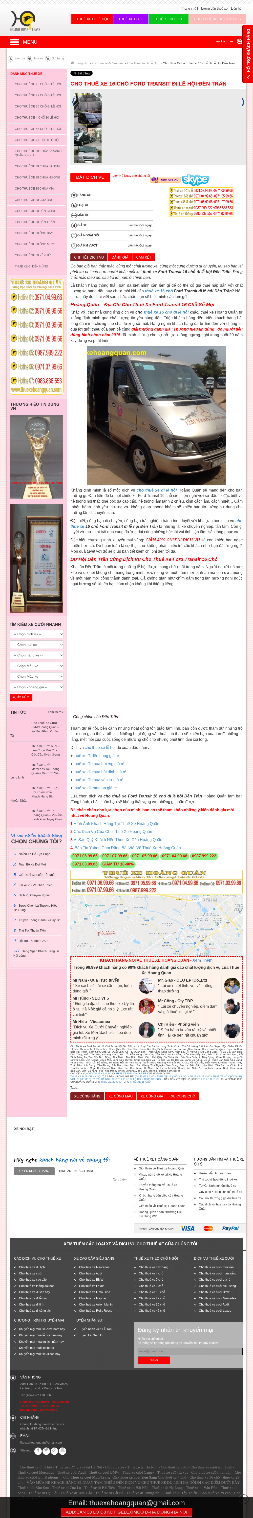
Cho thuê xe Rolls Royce (95, 1310)
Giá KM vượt (87, 245)
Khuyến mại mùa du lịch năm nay (41, 1341)
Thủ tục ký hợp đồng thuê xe (218, 1179)
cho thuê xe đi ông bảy (34, 233)
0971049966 (60, 1402)
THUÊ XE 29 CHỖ (200, 1076)
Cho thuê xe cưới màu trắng (217, 1273)
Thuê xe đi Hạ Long (167, 1488)
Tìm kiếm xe (224, 41)
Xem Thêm (202, 960)
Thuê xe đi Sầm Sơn (33, 1488)
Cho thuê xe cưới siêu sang (217, 1286)
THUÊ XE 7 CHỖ (145, 1076)
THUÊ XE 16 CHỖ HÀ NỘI (172, 1076)
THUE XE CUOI (153, 1079)
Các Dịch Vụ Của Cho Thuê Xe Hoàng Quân (113, 832)
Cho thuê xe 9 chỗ (151, 1286)
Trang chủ (189, 8)
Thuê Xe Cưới (131, 19)
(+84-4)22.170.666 (38, 1395)
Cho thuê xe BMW (91, 1279)
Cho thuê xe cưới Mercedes (217, 1298)
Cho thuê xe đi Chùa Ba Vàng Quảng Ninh (38, 153)
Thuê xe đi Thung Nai (143, 1493)
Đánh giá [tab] (120, 257)
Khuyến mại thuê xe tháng (36, 1348)
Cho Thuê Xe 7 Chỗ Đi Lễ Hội (37, 140)
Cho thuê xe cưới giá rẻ (215, 1279)
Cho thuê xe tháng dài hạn (37, 1286)
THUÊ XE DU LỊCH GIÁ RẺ (131, 1073)
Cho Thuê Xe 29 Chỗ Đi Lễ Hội (38, 95)
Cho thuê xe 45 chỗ (152, 1310)
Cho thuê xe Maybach (93, 1298)
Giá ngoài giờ (88, 235)
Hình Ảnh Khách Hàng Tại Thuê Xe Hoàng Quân (116, 824)
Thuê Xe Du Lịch (169, 19)
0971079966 (29, 1410)
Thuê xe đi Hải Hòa (133, 1488)
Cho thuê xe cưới (30, 1273)
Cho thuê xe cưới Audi (214, 1304)
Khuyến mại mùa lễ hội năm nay (40, 1335)
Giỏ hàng (57, 58)
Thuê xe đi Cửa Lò (66, 1488)
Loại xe (83, 205)
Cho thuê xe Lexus (91, 1286)
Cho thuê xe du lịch (32, 1267)
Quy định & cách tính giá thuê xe (220, 1192)
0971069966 (50, 1406)
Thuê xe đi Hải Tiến (99, 1488)
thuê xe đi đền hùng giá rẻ (96, 756)
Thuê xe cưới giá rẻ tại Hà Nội (78, 1467)
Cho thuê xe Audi (90, 1273)
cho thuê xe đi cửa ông (34, 200)
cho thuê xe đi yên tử (33, 255)
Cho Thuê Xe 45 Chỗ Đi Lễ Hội (38, 129)
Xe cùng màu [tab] (120, 1096)
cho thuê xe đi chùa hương (37, 177)
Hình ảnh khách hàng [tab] (76, 1171)
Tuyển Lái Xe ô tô (91, 1335)
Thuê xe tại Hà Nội (142, 1467)
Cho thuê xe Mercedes (94, 1267)
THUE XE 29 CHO (111, 1081)
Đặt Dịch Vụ (90, 177)
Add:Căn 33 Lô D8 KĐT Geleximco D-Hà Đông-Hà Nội (126, 1512)
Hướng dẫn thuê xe (214, 8)
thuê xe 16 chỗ (159, 291)
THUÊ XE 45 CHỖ (140, 1081)
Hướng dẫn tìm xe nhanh (215, 1173)
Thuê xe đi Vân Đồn (202, 1488)
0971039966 (40, 1402)
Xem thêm (55, 712)
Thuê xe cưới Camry (138, 1472)
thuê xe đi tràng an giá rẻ (95, 788)
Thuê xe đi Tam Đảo (76, 1493)
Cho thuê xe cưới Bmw (214, 1292)
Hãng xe (84, 195)
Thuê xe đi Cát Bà (109, 1493)
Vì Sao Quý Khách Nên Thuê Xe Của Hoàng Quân (118, 840)
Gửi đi (154, 1360)
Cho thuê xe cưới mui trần (216, 1267)
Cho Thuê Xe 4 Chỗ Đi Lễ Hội (37, 117)
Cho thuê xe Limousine (94, 1292)
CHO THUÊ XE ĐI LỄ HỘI (127, 1079)
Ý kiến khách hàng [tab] (34, 1171)
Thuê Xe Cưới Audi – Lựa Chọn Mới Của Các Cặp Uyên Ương (45, 750)
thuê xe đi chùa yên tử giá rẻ (98, 780)
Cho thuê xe (114, 1467)
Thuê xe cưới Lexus (172, 1472)
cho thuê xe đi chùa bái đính (38, 166)
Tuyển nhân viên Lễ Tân (95, 1329)
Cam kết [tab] (143, 257)
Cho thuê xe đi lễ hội (33, 1298)
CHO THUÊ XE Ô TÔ (99, 1073)
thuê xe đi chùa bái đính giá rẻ (100, 772)
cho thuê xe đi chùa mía (34, 188)
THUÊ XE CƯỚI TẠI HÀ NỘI (93, 1079)
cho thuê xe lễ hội (100, 747)
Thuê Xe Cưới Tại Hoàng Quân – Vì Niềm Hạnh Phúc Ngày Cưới (47, 815)
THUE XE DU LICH (209, 1079)
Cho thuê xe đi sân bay (34, 1292)
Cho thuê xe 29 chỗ (152, 1298)
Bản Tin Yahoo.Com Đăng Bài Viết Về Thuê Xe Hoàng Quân (127, 848)
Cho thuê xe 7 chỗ (151, 1279)
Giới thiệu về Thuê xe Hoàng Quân (162, 1168)
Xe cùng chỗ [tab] (183, 1096)
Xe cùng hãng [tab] (87, 1096)
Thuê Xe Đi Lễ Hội (92, 19)
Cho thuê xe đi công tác (35, 1310)
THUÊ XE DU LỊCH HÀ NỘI (86, 1076)
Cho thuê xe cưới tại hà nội (211, 1467)
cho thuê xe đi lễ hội (157, 490)
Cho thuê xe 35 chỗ (152, 1304)
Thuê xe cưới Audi (71, 1472)
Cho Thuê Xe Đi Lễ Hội (142, 63)
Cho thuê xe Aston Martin (96, 1304)
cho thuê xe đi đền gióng (35, 211)
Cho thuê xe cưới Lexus (215, 1310)
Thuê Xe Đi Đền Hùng (31, 266)
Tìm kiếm (22, 697)
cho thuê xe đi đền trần (107, 63)
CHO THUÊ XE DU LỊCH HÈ (216, 19)
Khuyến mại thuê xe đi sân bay (39, 1354)
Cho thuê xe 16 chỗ (152, 1292)
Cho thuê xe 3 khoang (154, 1267)
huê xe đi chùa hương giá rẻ (99, 764)
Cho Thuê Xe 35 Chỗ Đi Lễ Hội (38, 106)
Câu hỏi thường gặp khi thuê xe (220, 1198)
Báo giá (19, 58)
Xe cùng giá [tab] (152, 1096)
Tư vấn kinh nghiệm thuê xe (217, 1185)
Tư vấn (38, 58)
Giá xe (82, 225)
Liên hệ (236, 8)
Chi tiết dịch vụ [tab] (89, 257)
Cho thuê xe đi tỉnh (31, 1304)
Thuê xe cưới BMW (104, 1472)
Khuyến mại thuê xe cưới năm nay (42, 1329)
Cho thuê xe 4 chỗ (151, 1273)
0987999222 (48, 1410)
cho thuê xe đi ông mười (35, 244)
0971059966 (30, 1406)
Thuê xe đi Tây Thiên (180, 1493)
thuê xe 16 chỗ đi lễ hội (166, 312)
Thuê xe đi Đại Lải (42, 1493)
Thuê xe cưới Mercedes (36, 1472)
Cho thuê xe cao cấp (33, 1279)
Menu (30, 42)
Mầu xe (83, 215)
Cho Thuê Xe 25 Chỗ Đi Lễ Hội (38, 84)
